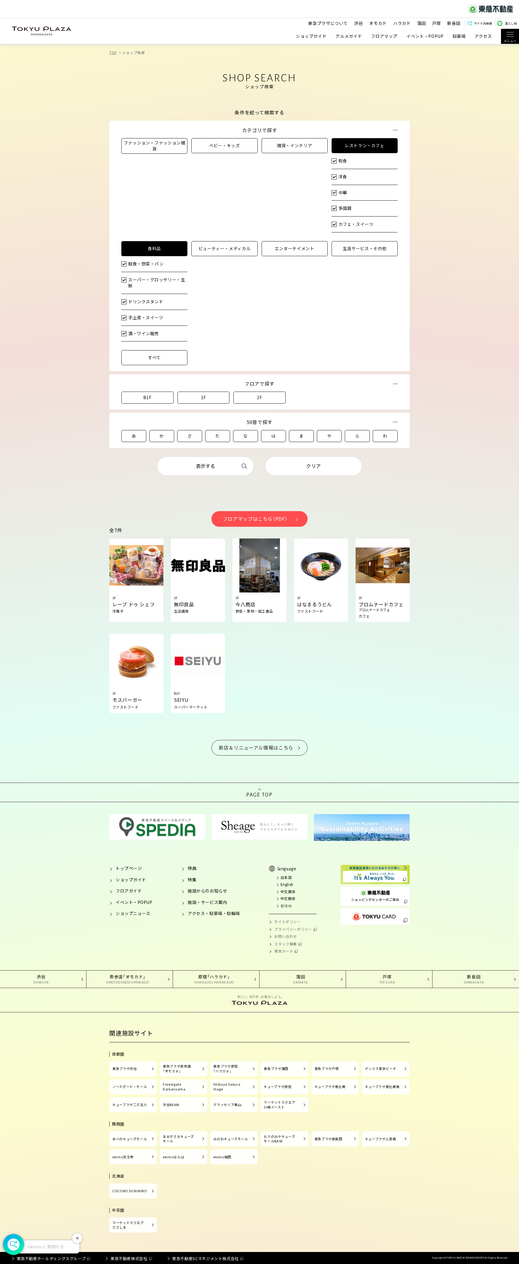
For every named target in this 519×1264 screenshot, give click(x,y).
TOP (113, 52)
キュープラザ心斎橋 (380, 1138)
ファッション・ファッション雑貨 (154, 146)
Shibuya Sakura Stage (226, 1086)
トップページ (129, 868)
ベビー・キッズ (224, 145)
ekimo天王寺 (123, 1156)
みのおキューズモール (230, 1138)
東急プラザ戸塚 (326, 1068)
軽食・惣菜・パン (145, 264)
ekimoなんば (173, 1156)
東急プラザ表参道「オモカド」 (177, 1068)
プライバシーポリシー (293, 929)
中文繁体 (288, 891)
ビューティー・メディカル (225, 248)
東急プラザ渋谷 (124, 1068)
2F (259, 397)
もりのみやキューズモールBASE (279, 1139)
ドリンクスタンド (145, 302)
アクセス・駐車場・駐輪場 (214, 913)
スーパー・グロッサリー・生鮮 (156, 283)
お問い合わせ (285, 936)
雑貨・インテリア (294, 145)
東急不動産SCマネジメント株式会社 (205, 1258)
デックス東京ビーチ (380, 1068)
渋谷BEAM (171, 1104)
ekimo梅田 (222, 1156)
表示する (205, 465)
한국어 (286, 905)
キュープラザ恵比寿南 (382, 1086)
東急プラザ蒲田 (276, 1068)
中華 (342, 192)
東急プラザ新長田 (328, 1138)
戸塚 (436, 23)
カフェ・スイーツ (355, 224)
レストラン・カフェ (364, 145)
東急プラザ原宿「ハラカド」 (225, 1068)
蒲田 (421, 23)
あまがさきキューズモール (178, 1139)
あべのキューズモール (129, 1138)
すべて (154, 357)
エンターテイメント (294, 248)
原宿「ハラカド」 (214, 979)
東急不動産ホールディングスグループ (51, 1258)
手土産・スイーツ (145, 317)
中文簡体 (288, 898)
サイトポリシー (287, 921)
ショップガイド (311, 36)
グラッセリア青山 (227, 1104)
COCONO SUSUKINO (129, 1190)
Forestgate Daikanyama (174, 1086)
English (287, 884)
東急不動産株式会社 (129, 1258)
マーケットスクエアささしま (128, 1225)
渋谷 (358, 23)
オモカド (378, 23)
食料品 (154, 248)
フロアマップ (384, 36)
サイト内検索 (483, 23)
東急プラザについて (328, 23)
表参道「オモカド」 (127, 979)
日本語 (286, 877)
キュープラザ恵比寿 (330, 1086)
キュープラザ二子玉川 (129, 1104)
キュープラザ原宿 (277, 1086)
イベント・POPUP (424, 36)
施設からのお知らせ (207, 891)
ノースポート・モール (129, 1086)
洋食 (342, 177)
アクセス (483, 36)
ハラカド (402, 23)
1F (203, 397)
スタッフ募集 (285, 943)
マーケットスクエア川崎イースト (279, 1104)
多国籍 (345, 208)
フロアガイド (129, 891)
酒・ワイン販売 (143, 333)
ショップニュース (133, 913)
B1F (147, 397)
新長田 (453, 23)
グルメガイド (348, 36)
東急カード (283, 950)
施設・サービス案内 (207, 902)
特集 (192, 880)
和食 (342, 161)
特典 (192, 868)
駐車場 (459, 36)
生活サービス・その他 (365, 248)
